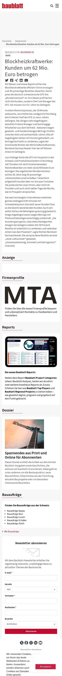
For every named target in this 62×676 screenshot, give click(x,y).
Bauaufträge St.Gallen (17, 520)
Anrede (8, 584)
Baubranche (20, 41)
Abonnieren (31, 631)
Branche (9, 618)
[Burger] (57, 6)
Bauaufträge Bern (15, 514)
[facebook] (26, 643)
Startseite (6, 41)
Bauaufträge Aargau (16, 510)
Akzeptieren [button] (45, 666)
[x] (22, 643)
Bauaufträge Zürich (15, 523)
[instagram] (31, 643)
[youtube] (40, 643)
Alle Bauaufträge (11, 531)
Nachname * (10, 607)
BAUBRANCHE (27, 52)
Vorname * (10, 595)
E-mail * (8, 572)
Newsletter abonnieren (31, 649)
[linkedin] (35, 643)
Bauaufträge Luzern (16, 517)
